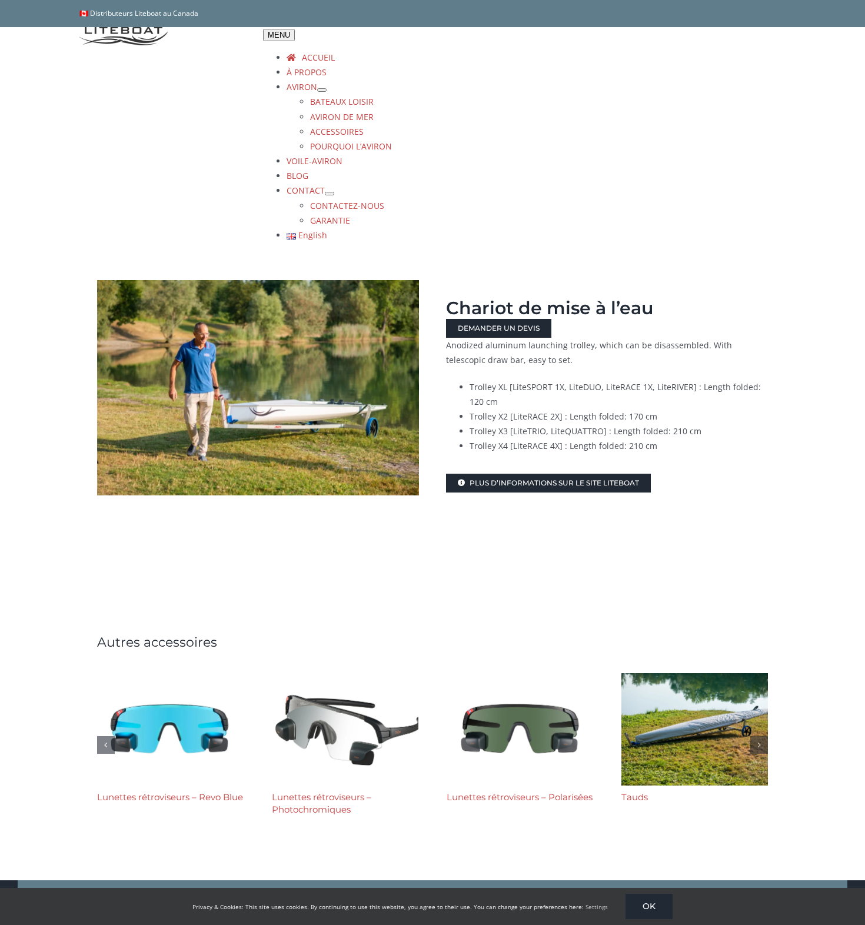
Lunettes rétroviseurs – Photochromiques (321, 802)
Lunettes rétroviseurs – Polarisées (520, 797)
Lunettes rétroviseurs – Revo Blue (170, 797)
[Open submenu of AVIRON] (322, 90)
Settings (596, 907)
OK (649, 906)
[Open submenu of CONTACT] (329, 193)
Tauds (634, 797)
